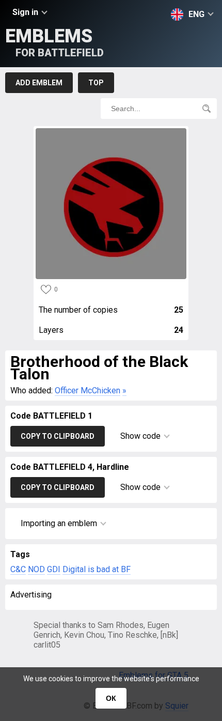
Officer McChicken (87, 390)
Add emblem (38, 83)
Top (96, 83)
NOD (36, 569)
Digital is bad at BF (96, 569)
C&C (18, 569)
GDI (53, 569)
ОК (111, 698)
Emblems (54, 42)
